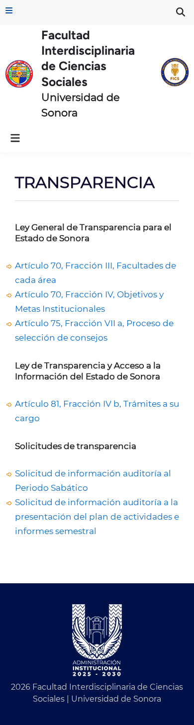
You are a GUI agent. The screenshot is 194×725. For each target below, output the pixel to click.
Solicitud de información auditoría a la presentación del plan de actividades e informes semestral (97, 516)
